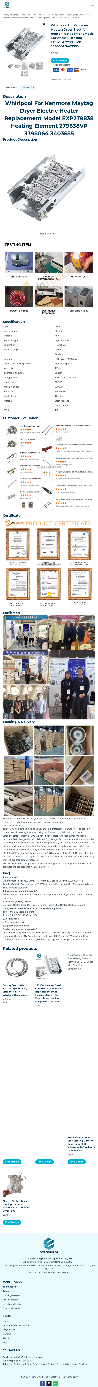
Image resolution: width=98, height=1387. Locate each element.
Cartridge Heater (11, 1295)
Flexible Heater (10, 1299)
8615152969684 (24, 1360)
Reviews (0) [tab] (28, 87)
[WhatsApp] (55, 1383)
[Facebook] (42, 1383)
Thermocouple (10, 1286)
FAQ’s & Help (9, 1329)
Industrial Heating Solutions (17, 1325)
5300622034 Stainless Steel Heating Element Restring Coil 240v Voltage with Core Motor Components (81, 1144)
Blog (5, 1342)
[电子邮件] (48, 1383)
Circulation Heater (12, 1304)
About (6, 1338)
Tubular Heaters (11, 1291)
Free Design (60, 60)
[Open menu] (92, 4)
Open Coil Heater (64, 79)
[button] (44, 24)
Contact (7, 1334)
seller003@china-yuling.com (28, 1357)
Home (6, 1321)
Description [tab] (11, 87)
